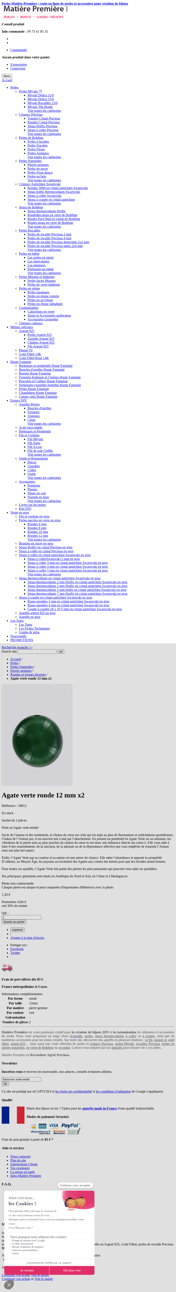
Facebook (17, 949)
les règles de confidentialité (73, 1091)
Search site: (9, 651)
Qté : (5, 913)
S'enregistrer (18, 64)
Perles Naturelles (21, 667)
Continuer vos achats (16, 1275)
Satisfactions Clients (24, 1164)
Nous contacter (20, 1156)
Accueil (7, 80)
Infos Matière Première (25, 1176)
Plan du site (18, 1160)
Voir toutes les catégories (44, 110)
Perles (14, 663)
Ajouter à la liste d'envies (27, 938)
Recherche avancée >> (17, 647)
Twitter (15, 953)
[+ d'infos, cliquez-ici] (55, 1135)
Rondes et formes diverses (28, 674)
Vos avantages (20, 1168)
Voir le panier (40, 1275)
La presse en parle (22, 1172)
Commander (18, 50)
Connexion (17, 68)
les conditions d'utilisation (113, 1091)
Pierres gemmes (21, 671)
